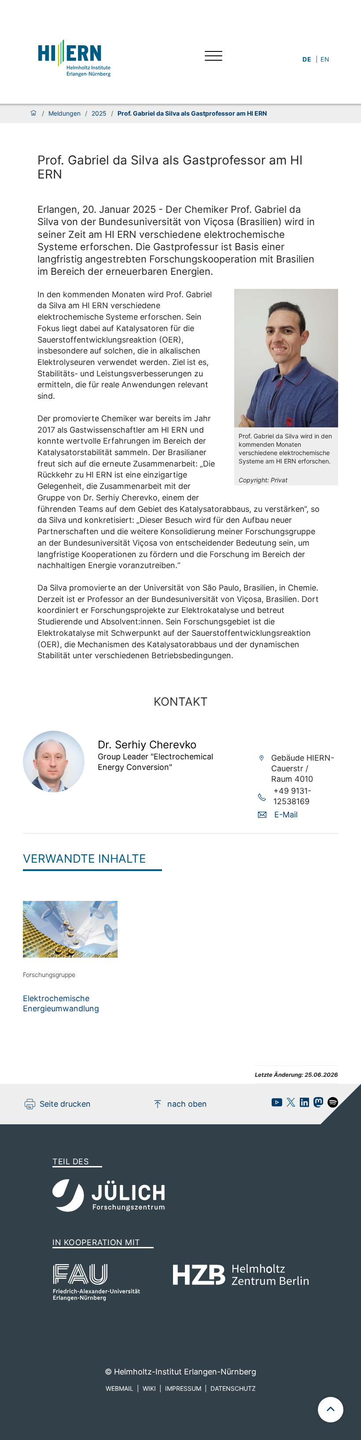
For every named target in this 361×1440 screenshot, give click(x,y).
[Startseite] (33, 113)
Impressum (183, 1388)
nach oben (187, 1103)
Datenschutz (233, 1388)
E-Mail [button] (286, 814)
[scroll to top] (330, 1409)
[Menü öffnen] (213, 57)
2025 (99, 113)
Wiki (149, 1388)
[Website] (73, 57)
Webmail (119, 1388)
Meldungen (64, 113)
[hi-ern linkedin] (302, 1104)
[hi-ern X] (288, 1104)
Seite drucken (65, 1103)
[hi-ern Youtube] (274, 1104)
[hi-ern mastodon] (316, 1104)
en (325, 59)
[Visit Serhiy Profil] (54, 789)
